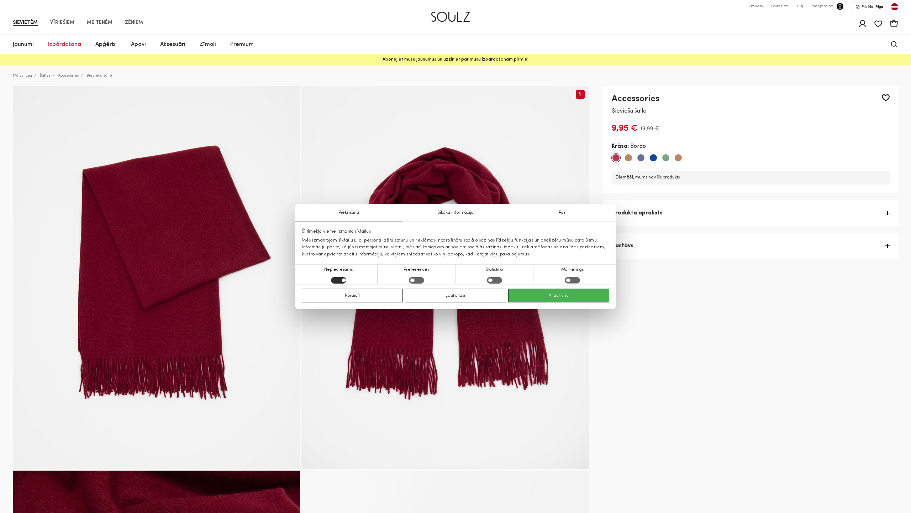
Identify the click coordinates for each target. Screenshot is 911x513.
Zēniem (134, 22)
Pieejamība (822, 6)
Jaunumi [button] (23, 44)
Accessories (68, 76)
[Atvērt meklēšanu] (894, 44)
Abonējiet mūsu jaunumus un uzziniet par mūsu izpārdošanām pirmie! (455, 59)
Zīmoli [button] (208, 44)
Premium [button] (242, 44)
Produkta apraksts (637, 213)
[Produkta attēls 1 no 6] (156, 277)
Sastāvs (622, 246)
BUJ (800, 6)
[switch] (416, 280)
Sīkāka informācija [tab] (455, 213)
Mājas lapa (22, 76)
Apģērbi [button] (106, 44)
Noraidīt (352, 295)
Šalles (45, 76)
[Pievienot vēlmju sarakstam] (886, 97)
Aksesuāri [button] (172, 44)
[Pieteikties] (862, 23)
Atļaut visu (559, 295)
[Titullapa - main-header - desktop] (455, 13)
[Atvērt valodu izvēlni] (894, 6)
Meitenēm (99, 22)
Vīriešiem (62, 22)
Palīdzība (780, 6)
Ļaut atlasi (455, 295)
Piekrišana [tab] (348, 213)
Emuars (756, 6)
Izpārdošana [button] (64, 44)
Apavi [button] (138, 44)
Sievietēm (25, 22)
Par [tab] (562, 213)
